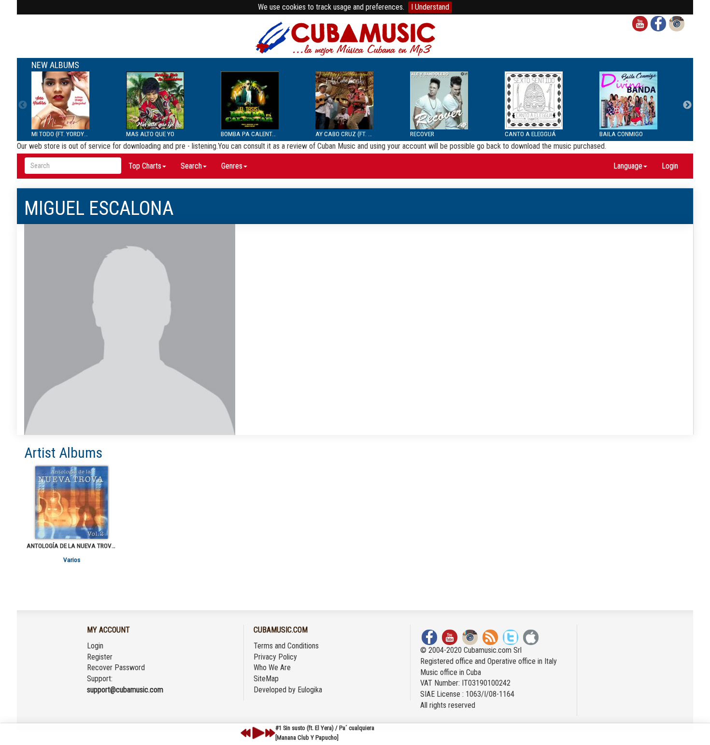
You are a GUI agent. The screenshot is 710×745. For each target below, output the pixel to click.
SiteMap (266, 678)
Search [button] (191, 165)
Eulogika (310, 689)
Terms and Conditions (286, 645)
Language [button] (627, 165)
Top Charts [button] (144, 165)
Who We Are (272, 667)
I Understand (430, 7)
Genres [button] (231, 165)
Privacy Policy (275, 656)
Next (687, 105)
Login (670, 165)
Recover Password (116, 667)
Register (100, 656)
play (257, 733)
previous (246, 733)
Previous (23, 105)
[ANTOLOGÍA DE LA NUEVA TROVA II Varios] (71, 502)
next (270, 733)
